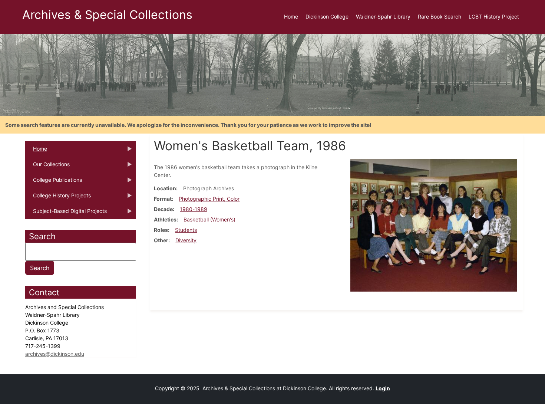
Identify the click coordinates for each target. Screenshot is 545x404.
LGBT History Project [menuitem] (494, 16)
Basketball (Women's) (209, 219)
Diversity (185, 240)
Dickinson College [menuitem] (327, 16)
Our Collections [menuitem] (47, 166)
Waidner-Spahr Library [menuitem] (383, 16)
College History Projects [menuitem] (58, 197)
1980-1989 (193, 209)
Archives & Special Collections (107, 14)
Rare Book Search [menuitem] (439, 16)
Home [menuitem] (291, 16)
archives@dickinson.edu (54, 354)
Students (186, 230)
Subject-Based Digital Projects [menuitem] (66, 213)
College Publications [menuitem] (53, 182)
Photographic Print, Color (209, 199)
